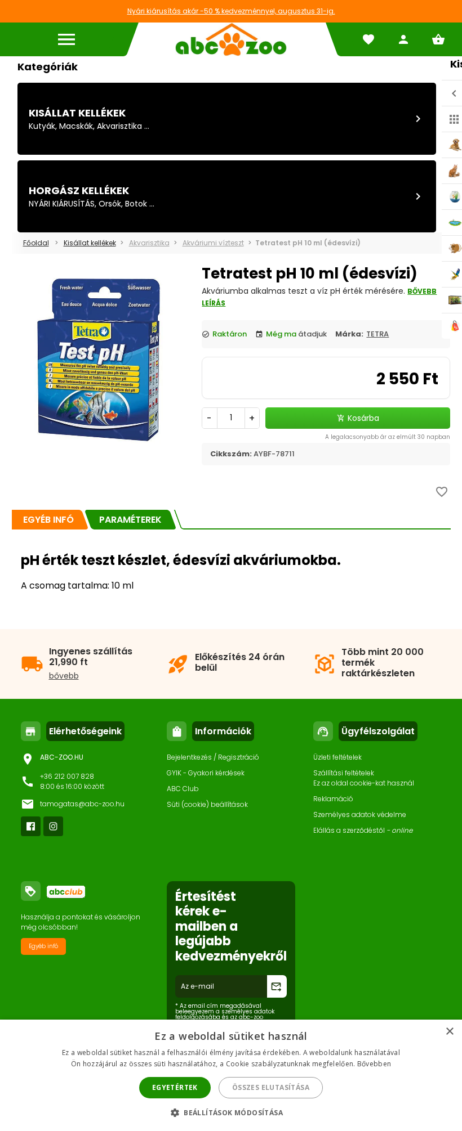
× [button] (449, 1031)
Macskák (76, 126)
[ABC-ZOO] (231, 39)
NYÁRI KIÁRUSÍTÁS (62, 203)
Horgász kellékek (79, 190)
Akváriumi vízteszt (213, 243)
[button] (231, 1112)
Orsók (110, 203)
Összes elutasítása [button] (270, 1087)
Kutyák (42, 126)
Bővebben (374, 1064)
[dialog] (231, 1075)
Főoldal (36, 243)
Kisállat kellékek (77, 113)
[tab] (48, 519)
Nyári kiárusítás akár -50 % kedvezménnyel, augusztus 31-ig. (231, 11)
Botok (136, 203)
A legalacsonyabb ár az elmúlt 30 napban (387, 437)
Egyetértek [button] (175, 1087)
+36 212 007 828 (67, 776)
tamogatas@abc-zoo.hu (82, 804)
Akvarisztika (119, 126)
